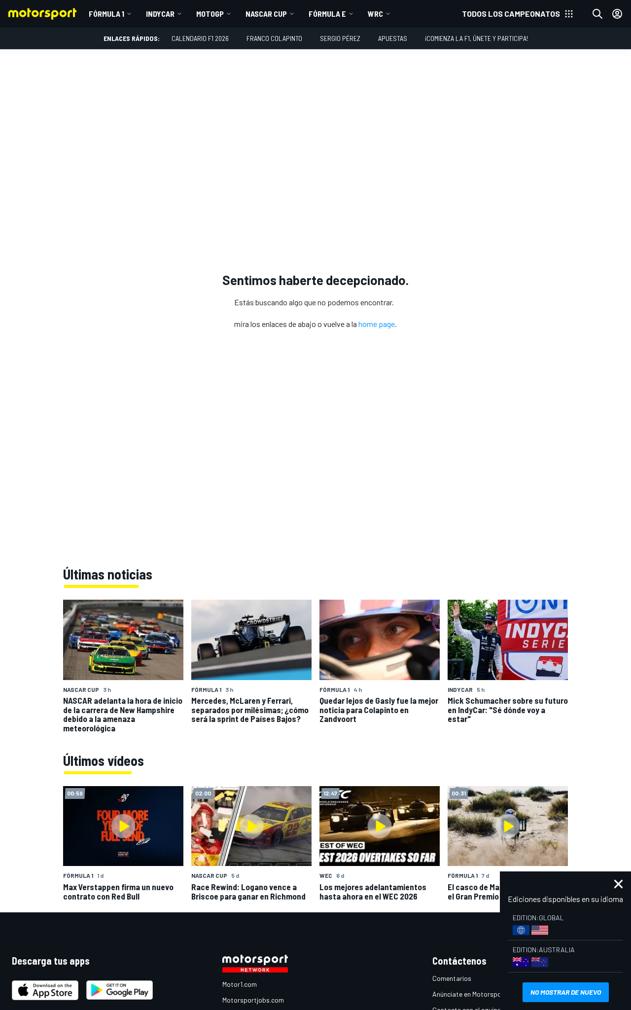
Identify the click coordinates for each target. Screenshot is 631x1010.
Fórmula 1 (106, 13)
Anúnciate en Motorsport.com (476, 994)
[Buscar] (597, 14)
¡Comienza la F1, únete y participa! (476, 38)
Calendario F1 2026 (200, 38)
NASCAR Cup (266, 13)
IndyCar (160, 13)
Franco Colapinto (274, 38)
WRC (375, 13)
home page (376, 323)
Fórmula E (327, 13)
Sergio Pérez (340, 38)
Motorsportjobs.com (253, 1000)
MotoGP (210, 13)
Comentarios (451, 978)
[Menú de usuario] (617, 14)
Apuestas (392, 38)
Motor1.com (239, 984)
